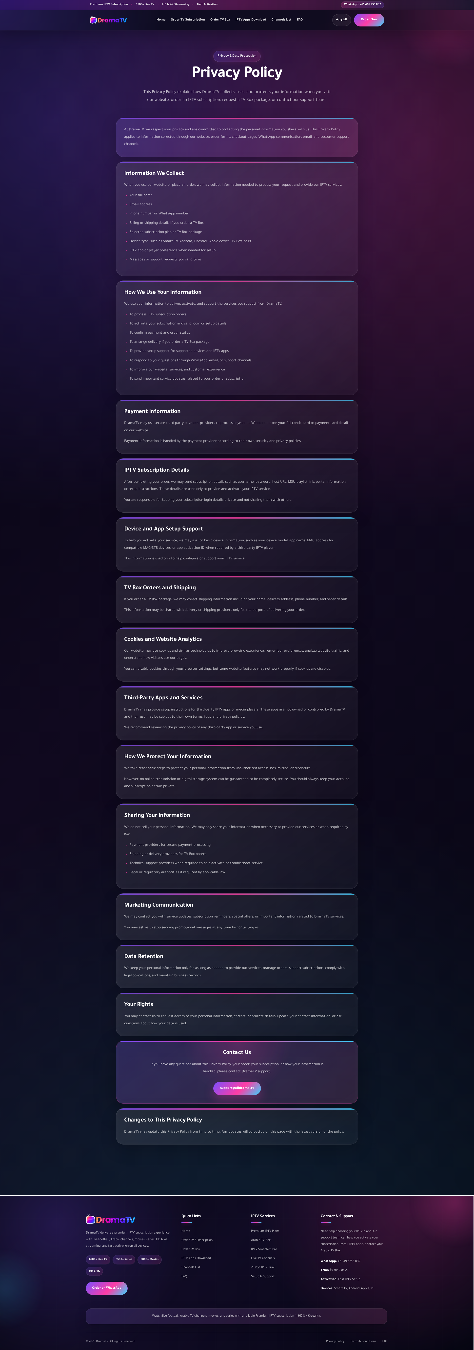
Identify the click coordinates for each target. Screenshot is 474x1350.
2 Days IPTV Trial (263, 1267)
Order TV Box (220, 20)
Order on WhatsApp (106, 1288)
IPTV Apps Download (251, 20)
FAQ (300, 20)
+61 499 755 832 (349, 1261)
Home (161, 20)
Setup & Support (263, 1277)
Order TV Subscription (188, 20)
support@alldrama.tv (237, 1088)
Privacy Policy (335, 1341)
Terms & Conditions (363, 1341)
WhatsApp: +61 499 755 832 (362, 4)
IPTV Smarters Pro (264, 1249)
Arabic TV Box (261, 1240)
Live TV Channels (263, 1258)
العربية (341, 20)
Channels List (282, 20)
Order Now (369, 20)
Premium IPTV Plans (265, 1231)
